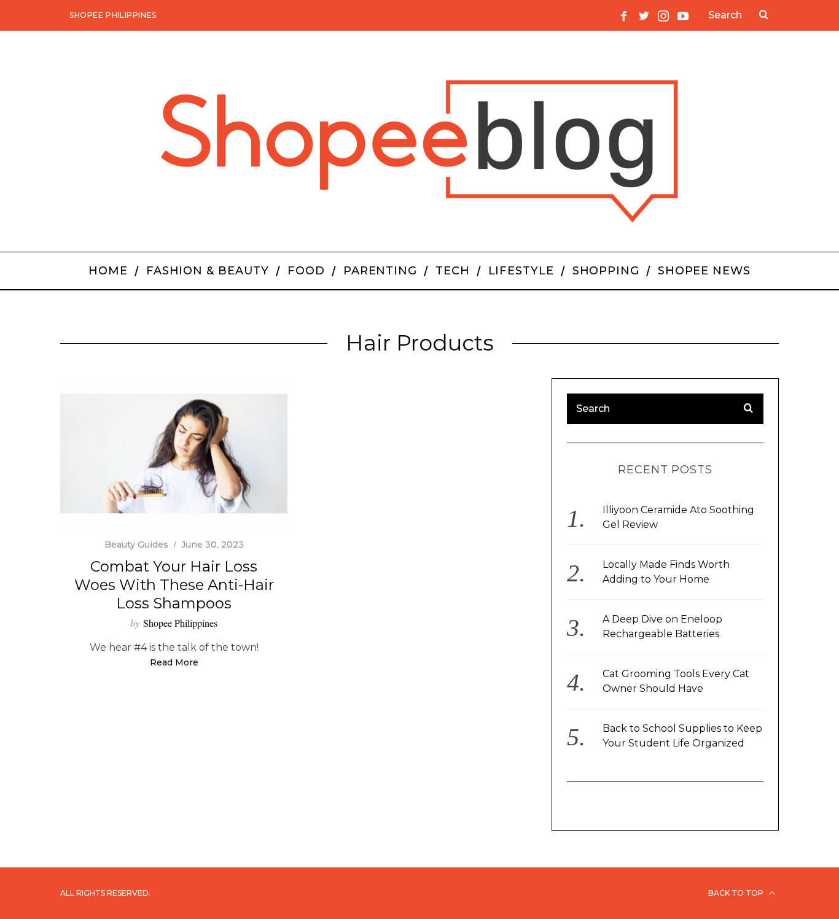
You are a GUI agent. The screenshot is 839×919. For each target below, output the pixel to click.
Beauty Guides (136, 544)
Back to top (736, 893)
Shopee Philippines (113, 15)
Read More (174, 663)
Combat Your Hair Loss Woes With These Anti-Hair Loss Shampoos (174, 584)
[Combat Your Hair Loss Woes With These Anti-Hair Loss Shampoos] (173, 454)
